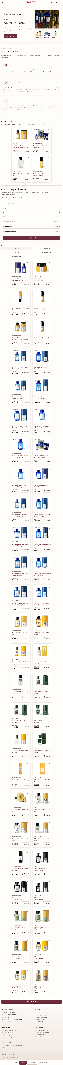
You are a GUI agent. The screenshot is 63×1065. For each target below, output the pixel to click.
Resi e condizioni (41, 1019)
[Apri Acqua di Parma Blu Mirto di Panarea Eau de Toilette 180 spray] (42, 592)
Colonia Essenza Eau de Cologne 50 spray (40, 898)
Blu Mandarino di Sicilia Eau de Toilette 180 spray (42, 515)
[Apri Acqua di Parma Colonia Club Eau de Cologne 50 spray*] (42, 709)
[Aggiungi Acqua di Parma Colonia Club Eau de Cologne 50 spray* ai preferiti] (49, 705)
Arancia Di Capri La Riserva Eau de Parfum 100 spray (20, 279)
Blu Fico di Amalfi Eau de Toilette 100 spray (19, 486)
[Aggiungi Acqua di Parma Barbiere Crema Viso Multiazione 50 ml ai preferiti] (49, 158)
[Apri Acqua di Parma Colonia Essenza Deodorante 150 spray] (20, 857)
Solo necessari (43, 1062)
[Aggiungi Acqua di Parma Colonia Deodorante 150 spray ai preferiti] (28, 764)
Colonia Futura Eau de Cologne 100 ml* (18, 928)
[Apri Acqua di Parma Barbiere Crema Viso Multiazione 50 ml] (41, 162)
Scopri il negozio (41, 1034)
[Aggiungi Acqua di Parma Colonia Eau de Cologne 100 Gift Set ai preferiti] (28, 793)
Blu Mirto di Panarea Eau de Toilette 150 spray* (20, 603)
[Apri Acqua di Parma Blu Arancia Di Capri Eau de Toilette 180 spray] (20, 385)
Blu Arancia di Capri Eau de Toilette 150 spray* (41, 368)
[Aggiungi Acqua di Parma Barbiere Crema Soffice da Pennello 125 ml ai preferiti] (49, 263)
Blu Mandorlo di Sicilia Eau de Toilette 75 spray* (42, 574)
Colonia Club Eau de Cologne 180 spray (20, 721)
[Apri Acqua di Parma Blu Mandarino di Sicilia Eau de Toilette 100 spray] (20, 503)
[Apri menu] (2, 3)
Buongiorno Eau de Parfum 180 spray (41, 633)
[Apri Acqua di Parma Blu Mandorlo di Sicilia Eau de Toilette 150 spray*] (42, 533)
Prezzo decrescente (16, 256)
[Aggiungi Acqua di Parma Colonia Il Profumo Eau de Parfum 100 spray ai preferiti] (49, 941)
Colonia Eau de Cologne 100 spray (42, 810)
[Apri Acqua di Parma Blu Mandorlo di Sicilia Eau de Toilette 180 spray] (20, 562)
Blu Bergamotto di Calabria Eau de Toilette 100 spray (41, 397)
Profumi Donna (15, 197)
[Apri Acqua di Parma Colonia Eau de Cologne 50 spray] (42, 827)
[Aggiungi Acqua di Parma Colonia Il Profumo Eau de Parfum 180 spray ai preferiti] (28, 970)
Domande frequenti (9, 1022)
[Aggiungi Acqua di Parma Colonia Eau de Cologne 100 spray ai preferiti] (49, 793)
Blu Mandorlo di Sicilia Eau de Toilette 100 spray (20, 545)
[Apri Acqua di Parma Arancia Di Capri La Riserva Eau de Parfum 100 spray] (20, 267)
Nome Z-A (16, 252)
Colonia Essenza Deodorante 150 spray (20, 869)
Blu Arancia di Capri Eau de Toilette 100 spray (20, 368)
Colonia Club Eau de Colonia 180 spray (42, 751)
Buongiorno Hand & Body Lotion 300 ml (41, 662)
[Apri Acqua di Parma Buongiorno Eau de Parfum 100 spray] (20, 621)
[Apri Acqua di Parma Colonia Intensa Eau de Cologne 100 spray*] (42, 975)
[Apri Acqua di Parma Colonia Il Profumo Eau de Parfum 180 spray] (20, 975)
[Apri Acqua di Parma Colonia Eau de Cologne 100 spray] (42, 798)
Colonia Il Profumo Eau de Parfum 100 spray (41, 957)
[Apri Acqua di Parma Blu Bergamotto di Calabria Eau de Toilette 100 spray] (42, 385)
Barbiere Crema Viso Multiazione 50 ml (39, 174)
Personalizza (32, 1062)
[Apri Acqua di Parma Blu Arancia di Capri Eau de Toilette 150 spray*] (42, 356)
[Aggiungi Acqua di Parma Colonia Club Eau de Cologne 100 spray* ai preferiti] (49, 675)
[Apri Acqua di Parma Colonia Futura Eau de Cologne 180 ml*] (42, 916)
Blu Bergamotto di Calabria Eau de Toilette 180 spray (19, 427)
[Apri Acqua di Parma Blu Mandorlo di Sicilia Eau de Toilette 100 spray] (20, 533)
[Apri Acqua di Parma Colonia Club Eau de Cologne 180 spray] (20, 709)
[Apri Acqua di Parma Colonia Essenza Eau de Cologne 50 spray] (42, 886)
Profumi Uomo (5, 197)
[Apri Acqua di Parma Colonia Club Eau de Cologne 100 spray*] (42, 680)
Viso (28, 197)
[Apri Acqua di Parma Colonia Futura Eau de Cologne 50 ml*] (20, 945)
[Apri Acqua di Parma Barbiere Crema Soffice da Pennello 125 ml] (42, 267)
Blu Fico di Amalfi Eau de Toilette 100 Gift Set (40, 146)
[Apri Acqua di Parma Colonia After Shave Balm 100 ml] (21, 162)
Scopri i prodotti (10, 36)
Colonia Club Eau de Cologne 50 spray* (42, 721)
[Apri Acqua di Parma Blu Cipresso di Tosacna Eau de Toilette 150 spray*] (42, 415)
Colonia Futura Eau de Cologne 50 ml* (18, 957)
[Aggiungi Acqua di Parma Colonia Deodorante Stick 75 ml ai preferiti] (49, 764)
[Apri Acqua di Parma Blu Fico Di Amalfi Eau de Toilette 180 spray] (42, 474)
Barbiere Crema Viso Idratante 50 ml (20, 309)
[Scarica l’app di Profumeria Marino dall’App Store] (6, 1048)
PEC (9, 1017)
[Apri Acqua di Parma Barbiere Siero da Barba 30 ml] (42, 326)
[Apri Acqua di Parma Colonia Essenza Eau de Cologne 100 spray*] (42, 857)
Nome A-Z (16, 248)
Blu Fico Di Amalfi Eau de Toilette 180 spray (41, 486)
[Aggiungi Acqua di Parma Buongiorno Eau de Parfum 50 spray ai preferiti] (28, 646)
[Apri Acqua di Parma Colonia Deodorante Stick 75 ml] (42, 768)
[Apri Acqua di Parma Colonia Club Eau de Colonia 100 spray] (20, 739)
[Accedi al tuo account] (51, 3)
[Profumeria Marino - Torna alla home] (31, 3)
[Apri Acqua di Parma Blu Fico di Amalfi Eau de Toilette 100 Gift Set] (41, 134)
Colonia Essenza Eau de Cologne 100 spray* (40, 869)
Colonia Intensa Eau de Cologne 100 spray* (40, 987)
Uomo (22, 197)
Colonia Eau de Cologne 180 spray (20, 839)
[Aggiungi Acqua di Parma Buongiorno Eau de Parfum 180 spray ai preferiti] (49, 616)
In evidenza (47, 248)
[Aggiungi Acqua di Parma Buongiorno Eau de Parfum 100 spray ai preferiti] (28, 616)
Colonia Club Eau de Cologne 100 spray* (42, 692)
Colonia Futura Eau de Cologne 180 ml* (40, 928)
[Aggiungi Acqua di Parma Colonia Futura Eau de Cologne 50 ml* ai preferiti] (28, 941)
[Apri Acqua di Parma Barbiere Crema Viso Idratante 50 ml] (20, 297)
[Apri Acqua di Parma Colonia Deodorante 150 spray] (20, 768)
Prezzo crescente (46, 252)
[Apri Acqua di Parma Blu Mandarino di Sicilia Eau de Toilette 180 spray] (42, 503)
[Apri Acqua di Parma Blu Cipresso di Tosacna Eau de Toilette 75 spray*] (20, 444)
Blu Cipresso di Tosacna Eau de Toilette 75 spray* (20, 456)
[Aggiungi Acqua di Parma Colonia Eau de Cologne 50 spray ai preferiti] (49, 823)
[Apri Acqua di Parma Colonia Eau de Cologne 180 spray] (20, 827)
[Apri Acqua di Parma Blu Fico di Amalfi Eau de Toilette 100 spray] (20, 474)
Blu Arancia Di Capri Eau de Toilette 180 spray (20, 397)
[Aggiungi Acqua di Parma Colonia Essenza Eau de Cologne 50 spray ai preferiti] (49, 882)
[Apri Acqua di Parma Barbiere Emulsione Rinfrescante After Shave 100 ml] (21, 134)
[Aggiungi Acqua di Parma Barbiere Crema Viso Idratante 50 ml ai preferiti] (28, 292)
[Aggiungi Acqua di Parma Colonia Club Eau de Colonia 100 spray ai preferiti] (28, 734)
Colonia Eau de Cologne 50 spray (41, 839)
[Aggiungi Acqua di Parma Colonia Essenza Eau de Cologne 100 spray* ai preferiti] (49, 852)
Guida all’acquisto (41, 1021)
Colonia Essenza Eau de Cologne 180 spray (18, 898)
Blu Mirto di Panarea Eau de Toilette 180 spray (41, 603)
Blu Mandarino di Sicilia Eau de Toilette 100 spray (20, 515)
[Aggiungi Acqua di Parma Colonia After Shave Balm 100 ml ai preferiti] (28, 158)
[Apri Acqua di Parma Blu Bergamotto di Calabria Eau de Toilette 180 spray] (20, 415)
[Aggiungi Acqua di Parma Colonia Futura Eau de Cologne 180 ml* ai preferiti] (49, 911)
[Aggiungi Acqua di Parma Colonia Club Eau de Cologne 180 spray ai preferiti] (28, 705)
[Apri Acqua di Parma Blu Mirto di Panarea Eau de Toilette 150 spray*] (20, 592)
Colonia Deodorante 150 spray (20, 780)
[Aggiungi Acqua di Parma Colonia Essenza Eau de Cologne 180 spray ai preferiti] (28, 882)
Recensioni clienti (41, 1036)
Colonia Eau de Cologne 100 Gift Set (20, 810)
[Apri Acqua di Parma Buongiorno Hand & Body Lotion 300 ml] (42, 651)
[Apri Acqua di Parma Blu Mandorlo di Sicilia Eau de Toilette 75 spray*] (42, 562)
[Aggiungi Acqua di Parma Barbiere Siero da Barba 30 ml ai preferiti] (49, 322)
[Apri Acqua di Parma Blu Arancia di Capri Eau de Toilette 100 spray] (20, 356)
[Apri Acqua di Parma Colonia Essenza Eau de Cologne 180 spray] (20, 886)
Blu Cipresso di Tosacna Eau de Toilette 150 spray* (41, 427)
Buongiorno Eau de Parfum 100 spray (19, 633)
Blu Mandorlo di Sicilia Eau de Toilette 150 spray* (42, 545)
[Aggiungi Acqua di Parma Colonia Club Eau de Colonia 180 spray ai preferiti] (49, 734)
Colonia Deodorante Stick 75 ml (42, 780)
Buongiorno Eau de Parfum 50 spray (20, 662)
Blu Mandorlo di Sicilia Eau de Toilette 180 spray (20, 574)
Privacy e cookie (6, 1057)
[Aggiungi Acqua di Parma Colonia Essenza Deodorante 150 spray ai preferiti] (28, 852)
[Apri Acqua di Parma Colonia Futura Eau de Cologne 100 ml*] (20, 916)
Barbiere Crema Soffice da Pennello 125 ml (41, 279)
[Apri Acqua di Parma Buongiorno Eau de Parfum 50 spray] (20, 651)
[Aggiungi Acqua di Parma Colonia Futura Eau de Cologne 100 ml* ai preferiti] (28, 911)
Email (5, 1017)
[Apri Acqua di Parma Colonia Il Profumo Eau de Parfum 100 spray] (42, 945)
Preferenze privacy (14, 1057)
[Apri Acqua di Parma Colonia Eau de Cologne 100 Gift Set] (20, 798)
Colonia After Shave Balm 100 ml (21, 174)
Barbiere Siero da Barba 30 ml (42, 338)
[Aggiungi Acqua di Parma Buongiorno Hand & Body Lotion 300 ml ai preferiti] (49, 646)
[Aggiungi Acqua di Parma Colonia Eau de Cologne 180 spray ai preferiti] (28, 823)
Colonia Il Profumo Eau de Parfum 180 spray (19, 987)
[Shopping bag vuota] (59, 3)
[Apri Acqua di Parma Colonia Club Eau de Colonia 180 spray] (42, 739)
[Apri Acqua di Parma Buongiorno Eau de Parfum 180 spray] (42, 621)
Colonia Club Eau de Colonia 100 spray (20, 751)
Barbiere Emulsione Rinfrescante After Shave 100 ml (21, 146)
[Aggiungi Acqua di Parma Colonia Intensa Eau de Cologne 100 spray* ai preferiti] (49, 970)
